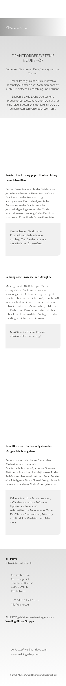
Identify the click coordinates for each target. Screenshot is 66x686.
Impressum (37, 675)
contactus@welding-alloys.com (29, 649)
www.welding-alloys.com (25, 654)
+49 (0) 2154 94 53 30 (25, 600)
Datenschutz (50, 675)
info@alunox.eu (20, 604)
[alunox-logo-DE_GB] (33, 663)
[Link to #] (7, 9)
